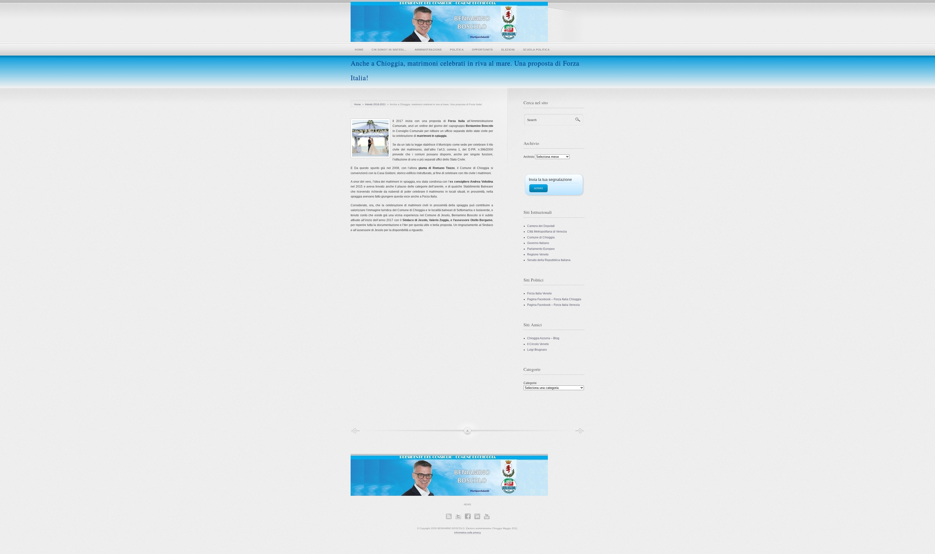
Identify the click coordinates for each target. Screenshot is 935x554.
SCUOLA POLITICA (536, 49)
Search (532, 120)
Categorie (530, 383)
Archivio (529, 157)
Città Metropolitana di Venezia (547, 231)
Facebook (468, 516)
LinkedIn (477, 516)
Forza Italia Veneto (539, 293)
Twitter (458, 516)
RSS (449, 516)
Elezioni (508, 49)
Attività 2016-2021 (375, 104)
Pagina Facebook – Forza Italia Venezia (553, 305)
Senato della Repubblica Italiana (548, 260)
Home (359, 49)
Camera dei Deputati (541, 226)
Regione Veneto (538, 254)
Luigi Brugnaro (537, 349)
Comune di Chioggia (541, 237)
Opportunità (482, 49)
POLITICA (457, 49)
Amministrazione (428, 49)
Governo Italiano (538, 243)
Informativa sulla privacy (467, 532)
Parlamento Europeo (541, 249)
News (467, 504)
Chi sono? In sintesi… (389, 49)
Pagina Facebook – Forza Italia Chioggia (554, 299)
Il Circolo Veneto (538, 344)
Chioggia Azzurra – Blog (543, 338)
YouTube (487, 516)
